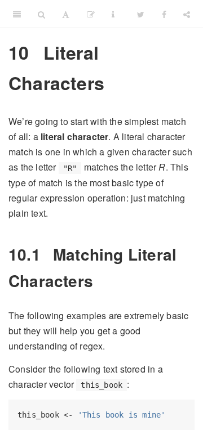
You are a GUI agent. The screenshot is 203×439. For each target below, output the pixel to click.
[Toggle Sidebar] (17, 14)
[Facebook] (164, 14)
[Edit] (90, 14)
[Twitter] (141, 14)
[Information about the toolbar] (113, 14)
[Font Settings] (66, 14)
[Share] (186, 14)
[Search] (41, 14)
